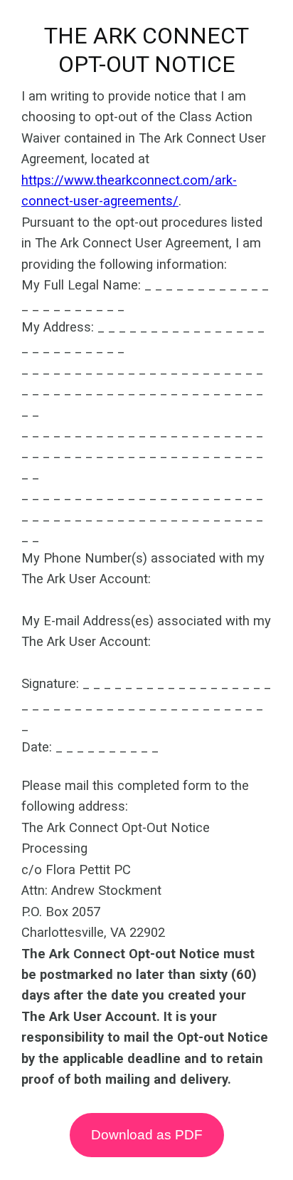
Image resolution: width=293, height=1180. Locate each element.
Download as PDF (147, 1134)
